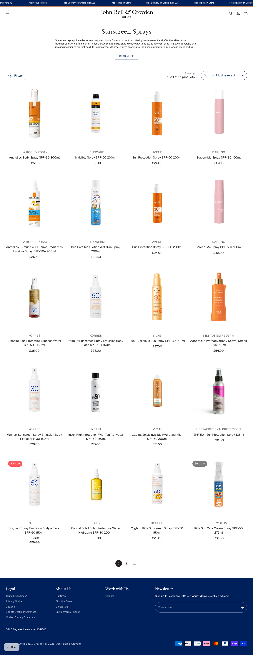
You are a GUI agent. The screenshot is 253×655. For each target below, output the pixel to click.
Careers (109, 596)
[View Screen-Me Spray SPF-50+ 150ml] (218, 203)
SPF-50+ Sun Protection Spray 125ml (218, 435)
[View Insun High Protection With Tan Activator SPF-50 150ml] (95, 391)
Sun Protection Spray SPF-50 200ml (157, 157)
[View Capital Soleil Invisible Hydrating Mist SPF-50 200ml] (157, 391)
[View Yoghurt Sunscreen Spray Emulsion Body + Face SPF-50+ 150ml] (95, 297)
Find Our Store (64, 601)
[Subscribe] (242, 607)
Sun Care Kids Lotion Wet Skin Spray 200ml (95, 249)
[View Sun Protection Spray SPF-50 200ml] (157, 113)
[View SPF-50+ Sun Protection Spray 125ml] (218, 391)
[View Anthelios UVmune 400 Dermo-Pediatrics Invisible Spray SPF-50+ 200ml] (34, 203)
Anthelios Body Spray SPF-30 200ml (34, 157)
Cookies (10, 606)
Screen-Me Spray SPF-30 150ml (219, 157)
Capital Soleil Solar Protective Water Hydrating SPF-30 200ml (95, 530)
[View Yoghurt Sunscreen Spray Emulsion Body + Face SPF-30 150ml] (34, 391)
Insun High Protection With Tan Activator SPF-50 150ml (95, 437)
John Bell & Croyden (68, 643)
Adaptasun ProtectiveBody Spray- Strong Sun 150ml (218, 343)
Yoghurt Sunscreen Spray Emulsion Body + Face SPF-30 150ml (34, 437)
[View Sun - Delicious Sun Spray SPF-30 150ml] (157, 297)
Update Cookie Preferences (21, 611)
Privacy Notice (14, 601)
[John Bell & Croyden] (126, 13)
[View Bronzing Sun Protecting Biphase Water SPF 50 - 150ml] (34, 297)
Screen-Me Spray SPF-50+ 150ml (219, 247)
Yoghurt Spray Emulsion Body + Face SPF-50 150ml (34, 530)
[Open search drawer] (230, 13)
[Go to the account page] (238, 13)
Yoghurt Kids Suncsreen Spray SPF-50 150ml (157, 530)
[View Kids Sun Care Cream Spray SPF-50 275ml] (218, 484)
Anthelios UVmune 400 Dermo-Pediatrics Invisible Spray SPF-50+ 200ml (34, 249)
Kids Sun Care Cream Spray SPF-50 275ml (218, 530)
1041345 (41, 629)
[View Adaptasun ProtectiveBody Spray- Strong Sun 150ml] (218, 297)
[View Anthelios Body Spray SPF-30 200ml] (34, 113)
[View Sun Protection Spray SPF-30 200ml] (157, 203)
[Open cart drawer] (245, 13)
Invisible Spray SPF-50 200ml (95, 157)
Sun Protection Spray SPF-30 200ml (157, 247)
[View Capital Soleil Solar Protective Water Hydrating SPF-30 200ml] (95, 484)
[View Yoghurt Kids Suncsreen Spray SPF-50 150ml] (157, 484)
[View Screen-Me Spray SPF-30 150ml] (218, 113)
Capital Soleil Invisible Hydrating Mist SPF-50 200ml (157, 437)
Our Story (61, 596)
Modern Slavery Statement (21, 617)
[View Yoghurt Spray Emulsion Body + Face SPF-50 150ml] (34, 484)
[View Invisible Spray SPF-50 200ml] (95, 113)
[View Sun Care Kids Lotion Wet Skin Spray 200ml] (95, 203)
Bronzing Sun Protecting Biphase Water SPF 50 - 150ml (34, 343)
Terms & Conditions (16, 596)
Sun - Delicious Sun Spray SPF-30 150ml (157, 341)
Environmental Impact (68, 611)
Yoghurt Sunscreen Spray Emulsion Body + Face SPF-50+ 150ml (95, 343)
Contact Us (62, 606)
